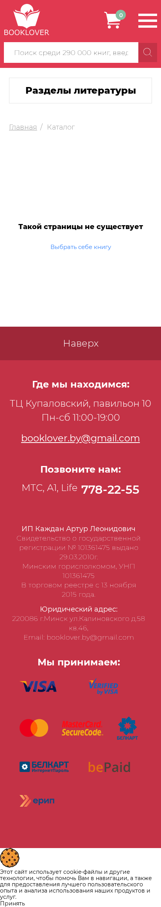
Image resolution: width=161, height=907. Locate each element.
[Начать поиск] (147, 52)
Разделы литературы (80, 90)
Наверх (80, 343)
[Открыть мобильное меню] (147, 21)
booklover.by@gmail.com (80, 438)
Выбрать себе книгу (80, 247)
